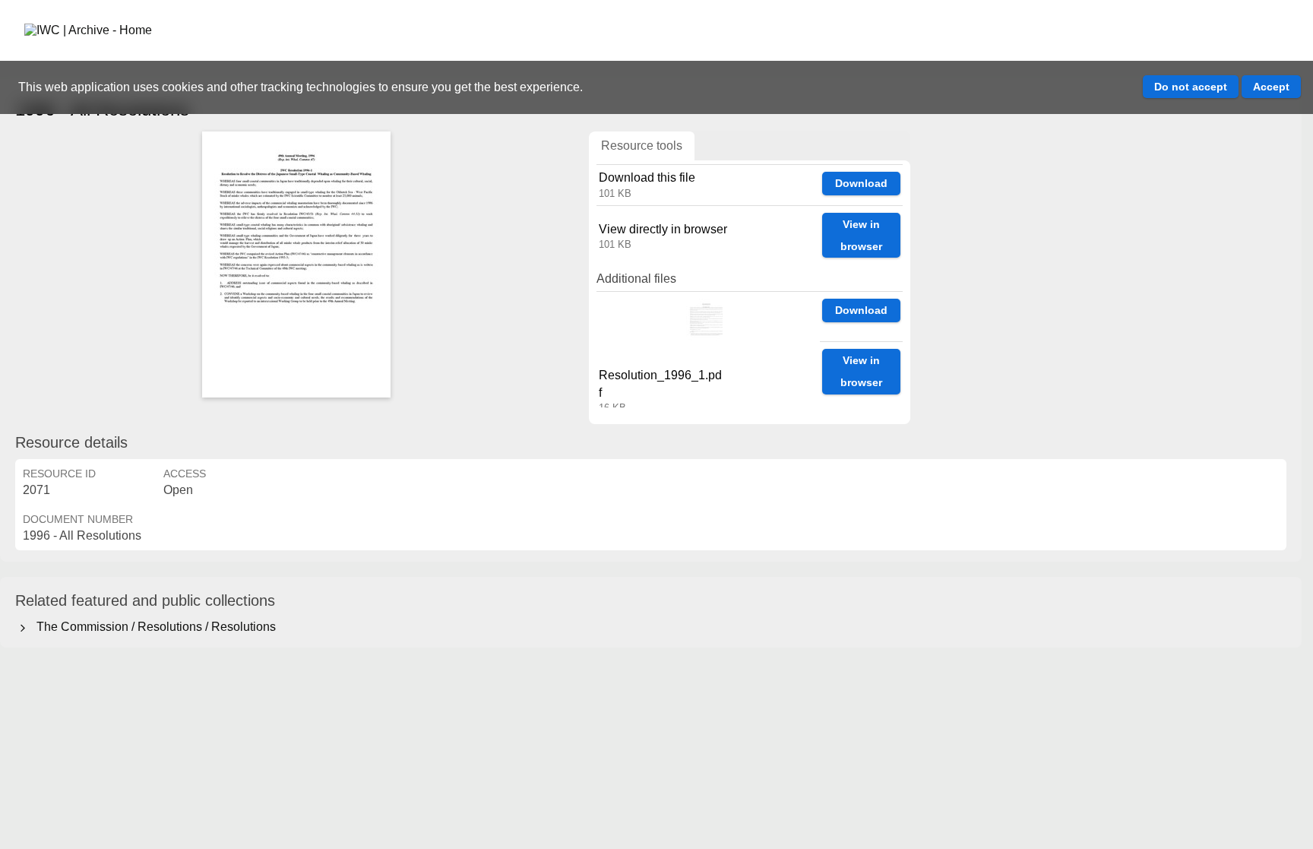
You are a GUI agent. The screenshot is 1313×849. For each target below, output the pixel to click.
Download (861, 183)
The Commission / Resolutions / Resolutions (153, 626)
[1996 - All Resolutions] (296, 264)
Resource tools (641, 145)
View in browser (861, 235)
